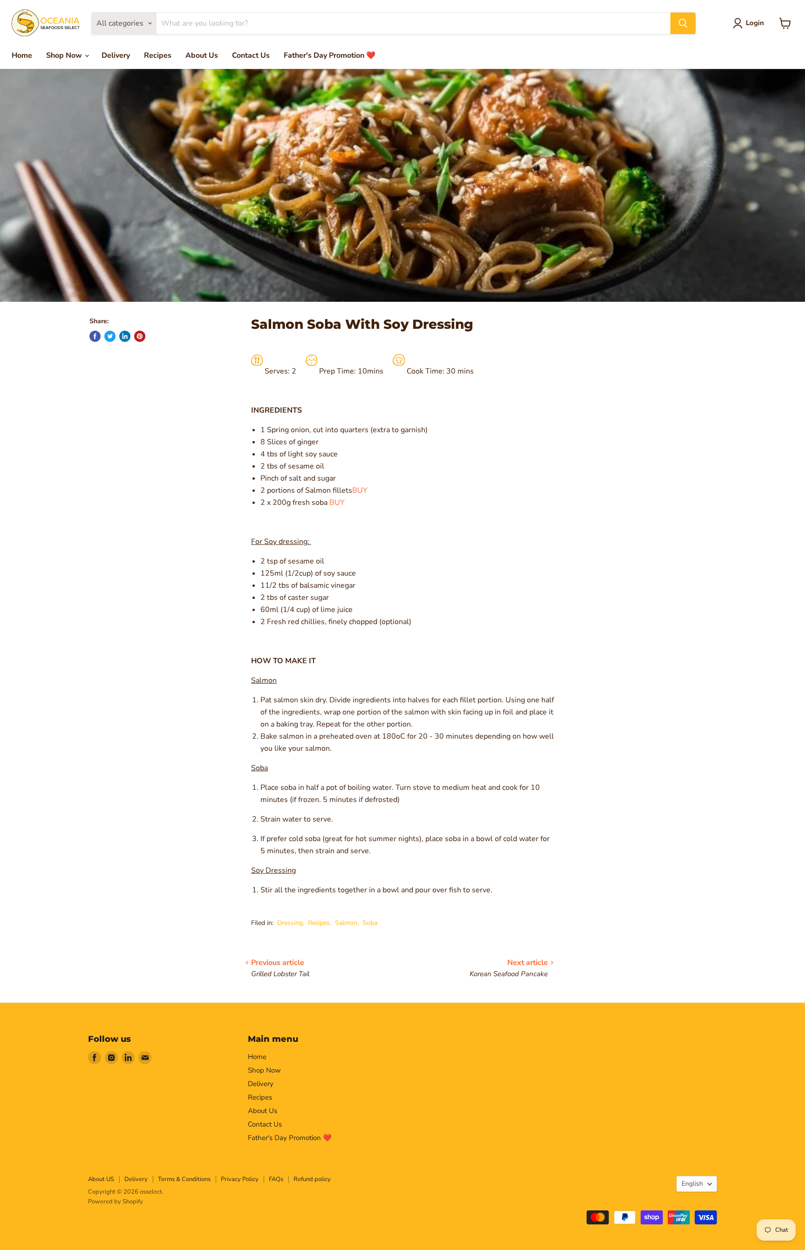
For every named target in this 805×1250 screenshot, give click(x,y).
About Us (201, 55)
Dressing (290, 922)
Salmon (346, 922)
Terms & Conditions (184, 1179)
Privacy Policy (240, 1179)
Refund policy (312, 1179)
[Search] (683, 23)
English (692, 1183)
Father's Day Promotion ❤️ (329, 55)
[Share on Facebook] (95, 336)
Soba (369, 922)
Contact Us (251, 55)
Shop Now (65, 55)
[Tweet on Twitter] (110, 336)
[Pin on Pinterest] (139, 336)
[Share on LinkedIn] (124, 336)
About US (101, 1179)
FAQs (276, 1179)
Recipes (157, 55)
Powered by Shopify (115, 1201)
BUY (360, 490)
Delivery (116, 55)
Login (755, 22)
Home (22, 55)
